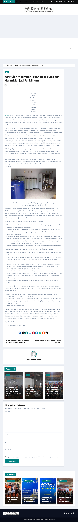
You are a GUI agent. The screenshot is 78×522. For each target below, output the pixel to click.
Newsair (43, 519)
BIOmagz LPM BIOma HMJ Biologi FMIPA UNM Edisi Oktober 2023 (28, 53)
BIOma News (10, 480)
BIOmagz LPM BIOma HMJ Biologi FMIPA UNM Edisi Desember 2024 (40, 40)
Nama (7, 434)
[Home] (5, 49)
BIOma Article (28, 480)
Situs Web (8, 449)
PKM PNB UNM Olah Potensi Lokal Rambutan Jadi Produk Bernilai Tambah (13, 502)
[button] (74, 49)
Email (7, 442)
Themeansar (51, 519)
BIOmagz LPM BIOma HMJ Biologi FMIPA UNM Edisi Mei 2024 (27, 49)
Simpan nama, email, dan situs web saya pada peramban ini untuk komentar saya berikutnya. (32, 457)
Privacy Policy (12, 40)
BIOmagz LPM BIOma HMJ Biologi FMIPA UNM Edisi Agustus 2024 (28, 44)
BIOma (7, 115)
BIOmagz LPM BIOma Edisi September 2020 (49, 57)
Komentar (8, 411)
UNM (7, 72)
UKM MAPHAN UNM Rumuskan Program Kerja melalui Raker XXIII (52, 391)
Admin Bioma (13, 85)
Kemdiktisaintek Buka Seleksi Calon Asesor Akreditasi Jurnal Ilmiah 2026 (30, 502)
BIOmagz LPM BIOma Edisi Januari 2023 (20, 57)
